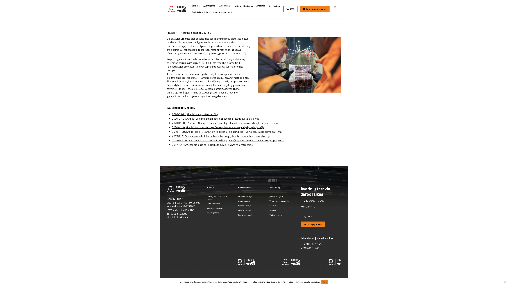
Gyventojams (209, 5)
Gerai (324, 282)
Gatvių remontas (213, 203)
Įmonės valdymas (276, 196)
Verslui (195, 5)
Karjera (237, 6)
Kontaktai (260, 5)
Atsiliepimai (274, 6)
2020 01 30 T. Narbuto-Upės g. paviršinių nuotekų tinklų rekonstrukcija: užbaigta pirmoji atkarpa (225, 123)
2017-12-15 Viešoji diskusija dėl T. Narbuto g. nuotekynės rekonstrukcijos (212, 145)
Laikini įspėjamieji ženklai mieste (217, 197)
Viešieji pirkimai (213, 212)
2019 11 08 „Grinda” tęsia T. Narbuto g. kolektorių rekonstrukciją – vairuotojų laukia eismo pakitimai (227, 132)
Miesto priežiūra (244, 210)
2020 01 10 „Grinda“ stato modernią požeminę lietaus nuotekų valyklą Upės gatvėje (218, 127)
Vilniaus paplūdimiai (222, 12)
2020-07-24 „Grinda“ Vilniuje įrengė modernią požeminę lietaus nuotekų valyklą (215, 119)
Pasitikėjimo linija (200, 12)
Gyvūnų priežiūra (244, 205)
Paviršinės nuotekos (215, 208)
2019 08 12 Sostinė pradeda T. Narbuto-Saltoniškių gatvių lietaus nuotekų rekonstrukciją (221, 136)
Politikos (272, 210)
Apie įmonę (224, 5)
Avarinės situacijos (245, 196)
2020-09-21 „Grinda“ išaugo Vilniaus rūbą (195, 114)
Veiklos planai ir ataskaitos (279, 201)
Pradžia (171, 32)
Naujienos (248, 6)
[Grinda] (177, 9)
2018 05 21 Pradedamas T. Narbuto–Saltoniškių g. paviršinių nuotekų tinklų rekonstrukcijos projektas (228, 140)
